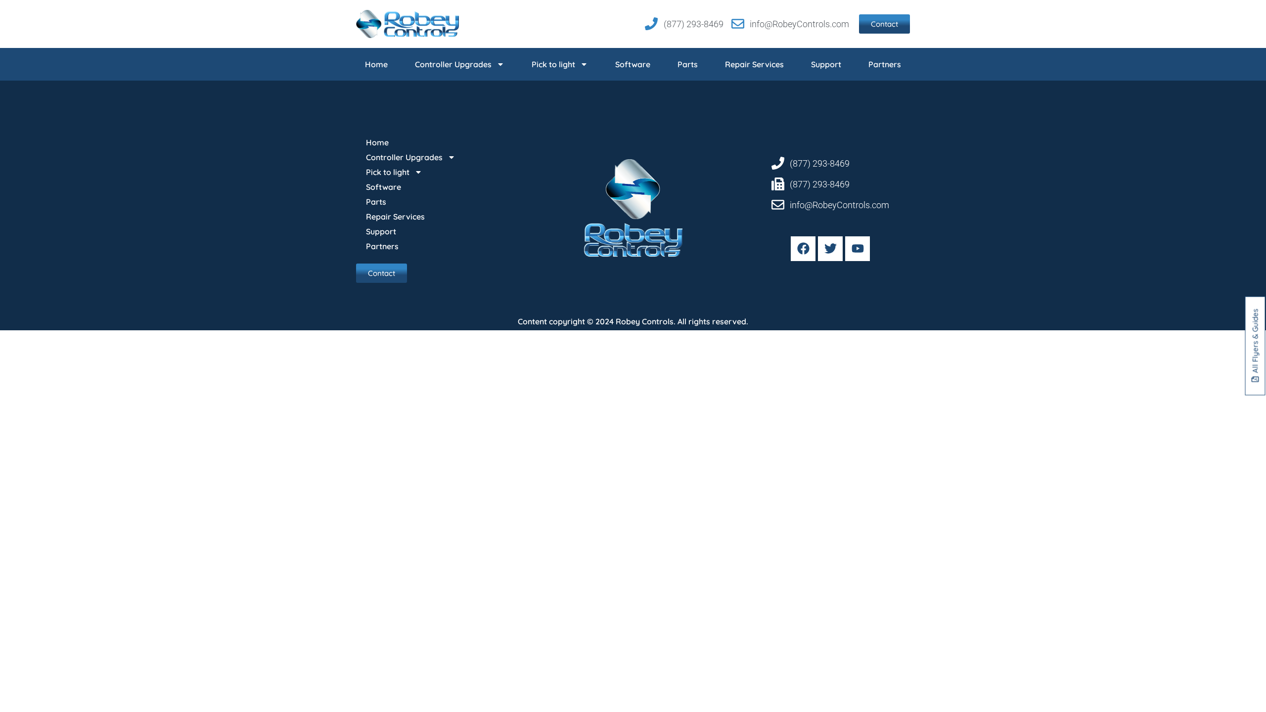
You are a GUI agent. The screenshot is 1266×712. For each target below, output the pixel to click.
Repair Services (754, 64)
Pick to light (553, 64)
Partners (884, 64)
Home (376, 64)
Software (632, 64)
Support (826, 64)
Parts (688, 64)
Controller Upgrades (453, 64)
